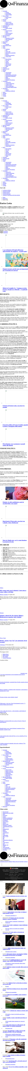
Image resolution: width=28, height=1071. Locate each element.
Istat (3, 837)
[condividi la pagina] (1, 211)
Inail (4, 843)
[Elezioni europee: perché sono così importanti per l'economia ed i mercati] (15, 260)
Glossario (5, 67)
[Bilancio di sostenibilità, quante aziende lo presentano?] (15, 992)
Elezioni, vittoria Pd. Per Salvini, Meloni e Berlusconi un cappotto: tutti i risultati (11, 616)
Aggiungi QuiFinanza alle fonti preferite (11, 195)
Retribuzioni (8, 773)
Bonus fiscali (8, 756)
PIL (3, 838)
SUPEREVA (16, 872)
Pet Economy (8, 34)
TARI (4, 846)
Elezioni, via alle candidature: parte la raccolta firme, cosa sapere (13, 502)
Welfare (4, 822)
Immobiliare (5, 27)
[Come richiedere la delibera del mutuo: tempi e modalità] (15, 1047)
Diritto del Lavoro (9, 24)
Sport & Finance (6, 35)
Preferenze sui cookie (12, 875)
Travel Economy (9, 33)
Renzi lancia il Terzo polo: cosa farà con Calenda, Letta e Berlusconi (14, 522)
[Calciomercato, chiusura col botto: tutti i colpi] (15, 1003)
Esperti (4, 94)
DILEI (15, 871)
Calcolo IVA (8, 82)
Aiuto (18, 875)
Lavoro (4, 20)
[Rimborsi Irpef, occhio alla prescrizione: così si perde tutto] (15, 975)
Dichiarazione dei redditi (8, 813)
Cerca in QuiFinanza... (5, 860)
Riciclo (6, 54)
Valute (6, 66)
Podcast (4, 70)
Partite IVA (7, 775)
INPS (4, 814)
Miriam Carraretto (4, 594)
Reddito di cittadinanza (8, 818)
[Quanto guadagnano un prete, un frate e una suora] (15, 888)
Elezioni (7, 44)
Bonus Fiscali (8, 17)
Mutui (6, 77)
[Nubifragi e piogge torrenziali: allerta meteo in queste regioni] (15, 964)
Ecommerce (5, 820)
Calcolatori (5, 81)
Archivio (26, 861)
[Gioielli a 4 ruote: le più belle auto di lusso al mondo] (15, 1015)
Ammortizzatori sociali (7, 826)
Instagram (5, 232)
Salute (4, 92)
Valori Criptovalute (9, 86)
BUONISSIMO (12, 872)
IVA (4, 827)
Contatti (4, 95)
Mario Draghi (6, 655)
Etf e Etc (7, 60)
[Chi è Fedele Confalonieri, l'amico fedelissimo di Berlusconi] (15, 922)
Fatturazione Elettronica (10, 76)
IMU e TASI (5, 836)
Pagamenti (5, 815)
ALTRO (2, 98)
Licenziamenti (6, 829)
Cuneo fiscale (6, 842)
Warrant (7, 62)
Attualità (4, 93)
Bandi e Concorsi (9, 23)
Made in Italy (5, 824)
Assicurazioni (8, 72)
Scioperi (7, 40)
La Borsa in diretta (7, 190)
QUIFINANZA (23, 871)
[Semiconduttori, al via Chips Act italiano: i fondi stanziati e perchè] (15, 904)
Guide (4, 71)
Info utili (4, 36)
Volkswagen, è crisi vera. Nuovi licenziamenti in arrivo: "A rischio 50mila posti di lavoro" (12, 704)
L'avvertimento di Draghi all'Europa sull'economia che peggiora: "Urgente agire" (15, 250)
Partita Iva (7, 78)
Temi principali (6, 847)
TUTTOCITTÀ (11, 871)
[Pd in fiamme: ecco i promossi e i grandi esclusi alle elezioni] (15, 435)
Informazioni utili (6, 761)
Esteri (4, 46)
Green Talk (7, 51)
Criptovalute (8, 73)
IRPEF (4, 830)
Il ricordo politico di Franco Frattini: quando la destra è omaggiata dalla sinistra (15, 425)
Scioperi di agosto (6, 191)
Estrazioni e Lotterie (9, 38)
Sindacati (5, 831)
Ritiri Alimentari (8, 39)
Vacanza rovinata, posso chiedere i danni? (9, 697)
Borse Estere (8, 65)
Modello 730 (5, 845)
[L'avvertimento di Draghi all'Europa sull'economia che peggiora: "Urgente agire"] (15, 241)
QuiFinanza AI (6, 25)
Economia (5, 11)
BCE (4, 834)
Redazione (5, 806)
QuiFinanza (2, 644)
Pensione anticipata (9, 767)
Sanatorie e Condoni (7, 825)
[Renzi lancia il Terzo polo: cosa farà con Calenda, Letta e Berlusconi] (15, 512)
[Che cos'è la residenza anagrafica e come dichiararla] (15, 1064)
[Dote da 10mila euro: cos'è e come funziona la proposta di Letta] (15, 531)
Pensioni (4, 19)
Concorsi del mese (7, 193)
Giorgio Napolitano (7, 657)
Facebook (5, 231)
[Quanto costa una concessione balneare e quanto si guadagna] (15, 915)
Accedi (2, 8)
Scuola (4, 816)
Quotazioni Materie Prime (11, 87)
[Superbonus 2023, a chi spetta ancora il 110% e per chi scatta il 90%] (15, 1058)
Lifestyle (4, 29)
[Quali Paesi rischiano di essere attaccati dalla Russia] (15, 986)
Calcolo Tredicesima (9, 83)
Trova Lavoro (8, 22)
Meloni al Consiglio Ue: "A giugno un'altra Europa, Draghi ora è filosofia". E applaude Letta (15, 289)
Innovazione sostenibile (10, 52)
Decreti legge (5, 811)
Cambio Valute (8, 84)
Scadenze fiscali (6, 192)
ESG (6, 50)
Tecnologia (5, 88)
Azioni (6, 61)
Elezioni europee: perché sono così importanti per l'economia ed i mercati (15, 269)
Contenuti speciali (4, 861)
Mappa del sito (16, 861)
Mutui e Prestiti (8, 28)
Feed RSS (21, 861)
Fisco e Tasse (5, 16)
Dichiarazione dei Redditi (10, 75)
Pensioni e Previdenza (10, 79)
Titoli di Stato (8, 63)
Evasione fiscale (8, 758)
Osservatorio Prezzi (7, 45)
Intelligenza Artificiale (10, 91)
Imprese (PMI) (8, 14)
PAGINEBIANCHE (6, 871)
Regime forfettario (9, 759)
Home (4, 197)
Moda (6, 32)
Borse (4, 57)
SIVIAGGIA (18, 871)
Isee (3, 841)
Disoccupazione (8, 774)
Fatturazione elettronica (8, 840)
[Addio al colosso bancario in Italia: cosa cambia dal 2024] (15, 940)
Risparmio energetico (10, 55)
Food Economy (8, 30)
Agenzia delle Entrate (7, 819)
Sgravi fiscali (5, 821)
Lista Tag (5, 850)
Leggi (6, 18)
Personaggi (5, 41)
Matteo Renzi (5, 654)
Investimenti (8, 13)
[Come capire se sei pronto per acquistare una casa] (15, 929)
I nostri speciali (6, 68)
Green (4, 47)
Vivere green (8, 56)
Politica (4, 43)
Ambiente (7, 49)
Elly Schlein (5, 656)
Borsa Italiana (8, 59)
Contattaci (10, 861)
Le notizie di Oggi (7, 848)
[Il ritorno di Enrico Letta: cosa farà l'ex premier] (15, 397)
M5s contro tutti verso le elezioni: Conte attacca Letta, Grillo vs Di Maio (13, 591)
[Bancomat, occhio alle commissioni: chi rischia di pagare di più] (15, 1035)
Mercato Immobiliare (7, 777)
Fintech (7, 89)
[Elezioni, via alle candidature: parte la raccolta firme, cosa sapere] (15, 493)
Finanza (7, 12)
